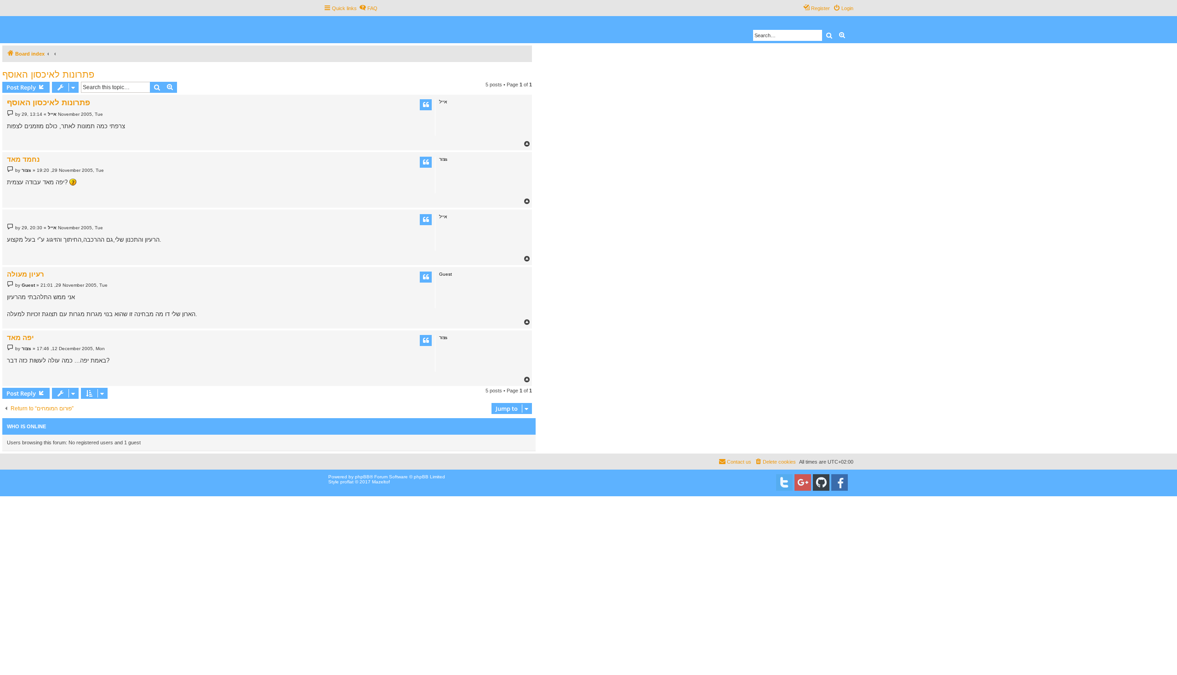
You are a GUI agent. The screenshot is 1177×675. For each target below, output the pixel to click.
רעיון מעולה (25, 274)
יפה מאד (20, 337)
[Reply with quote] (426, 104)
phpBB (362, 476)
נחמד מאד (23, 159)
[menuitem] (368, 8)
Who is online (26, 426)
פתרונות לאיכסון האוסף (48, 74)
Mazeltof (381, 481)
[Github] (821, 482)
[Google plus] (802, 482)
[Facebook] (839, 482)
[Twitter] (784, 482)
